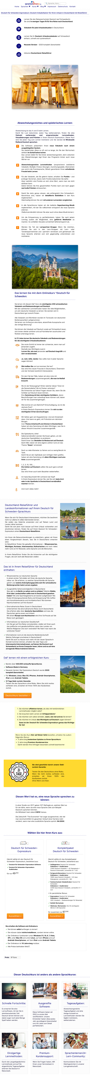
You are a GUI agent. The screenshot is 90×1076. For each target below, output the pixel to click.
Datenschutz (63, 7)
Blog (42, 7)
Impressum (52, 7)
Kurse (34, 7)
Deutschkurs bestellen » (18, 695)
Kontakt (72, 7)
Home (17, 7)
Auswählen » (15, 916)
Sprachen (24, 7)
